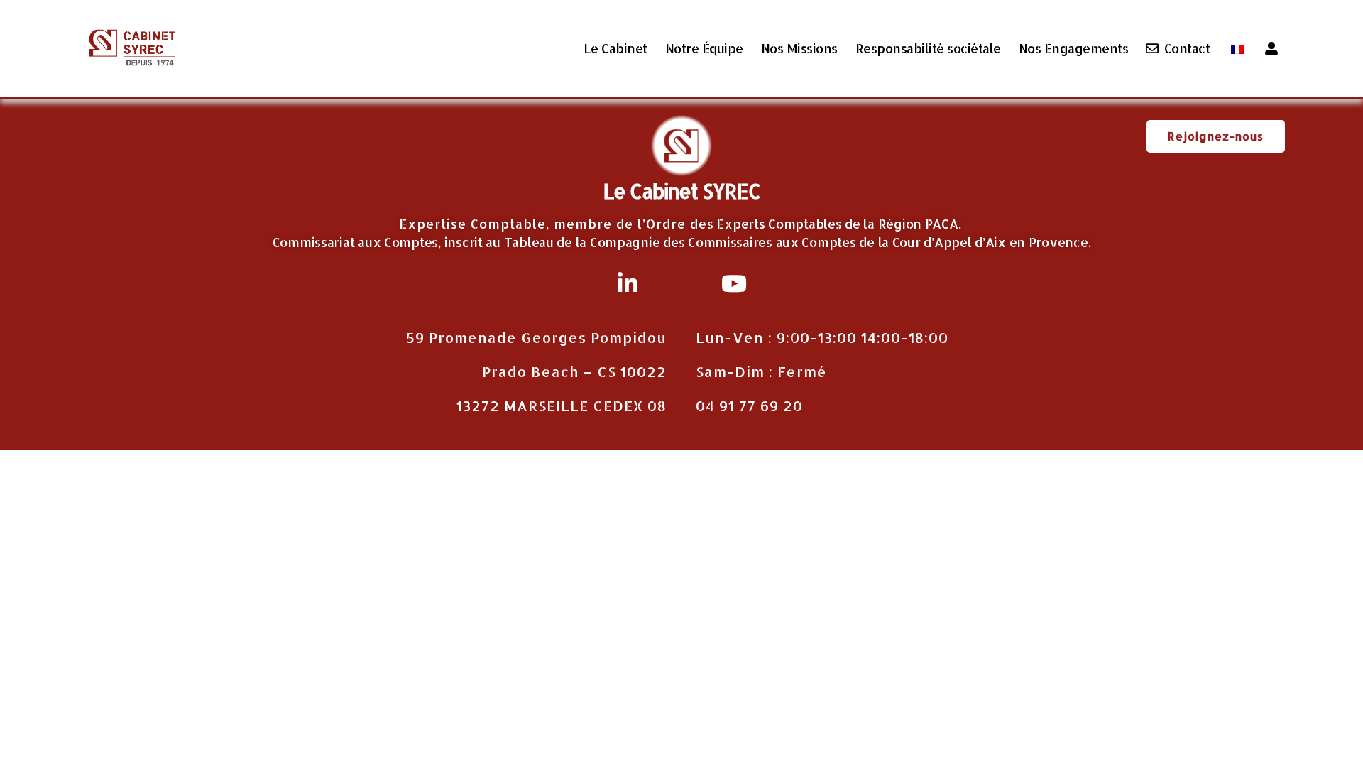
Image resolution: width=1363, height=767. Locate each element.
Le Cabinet (615, 48)
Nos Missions (799, 48)
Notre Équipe (704, 48)
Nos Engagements (1074, 48)
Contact (1187, 48)
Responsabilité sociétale (928, 48)
